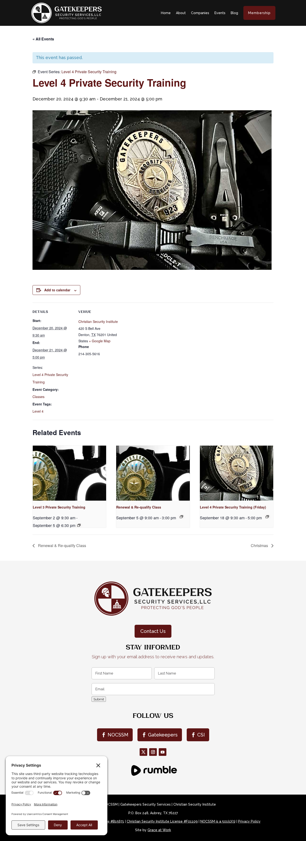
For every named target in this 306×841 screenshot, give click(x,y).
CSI (201, 735)
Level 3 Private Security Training (59, 507)
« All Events (43, 39)
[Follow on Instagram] (153, 752)
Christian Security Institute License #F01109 (162, 821)
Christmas (260, 545)
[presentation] (69, 473)
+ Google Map (99, 340)
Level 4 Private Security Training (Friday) (233, 507)
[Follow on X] (143, 752)
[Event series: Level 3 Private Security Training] (79, 525)
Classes (38, 396)
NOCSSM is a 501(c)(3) (217, 821)
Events (219, 13)
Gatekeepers (163, 735)
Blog (234, 13)
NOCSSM (118, 735)
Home (166, 13)
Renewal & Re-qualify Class (138, 507)
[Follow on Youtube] (162, 752)
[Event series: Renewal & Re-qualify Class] (181, 516)
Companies (200, 13)
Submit (98, 699)
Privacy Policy (249, 821)
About (181, 13)
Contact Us (153, 631)
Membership (259, 13)
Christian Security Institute (98, 321)
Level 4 (38, 411)
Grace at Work (159, 830)
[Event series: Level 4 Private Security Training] (267, 516)
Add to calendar (57, 290)
